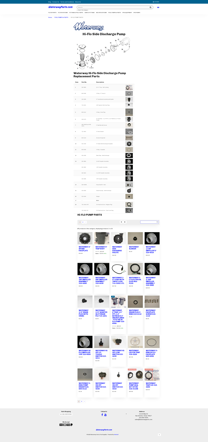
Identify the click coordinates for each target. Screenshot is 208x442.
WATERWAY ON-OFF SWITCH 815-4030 (100, 386)
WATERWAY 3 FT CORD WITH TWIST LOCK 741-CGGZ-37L (118, 280)
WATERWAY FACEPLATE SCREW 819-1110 (151, 313)
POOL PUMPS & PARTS (61, 17)
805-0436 (84, 93)
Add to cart (87, 262)
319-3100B (84, 184)
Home (50, 17)
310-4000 (84, 167)
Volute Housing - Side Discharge (103, 190)
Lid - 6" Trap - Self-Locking (102, 87)
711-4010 (84, 131)
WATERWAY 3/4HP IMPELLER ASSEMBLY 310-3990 (151, 281)
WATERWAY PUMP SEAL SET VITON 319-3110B (134, 386)
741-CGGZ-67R (85, 204)
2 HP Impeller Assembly (101, 178)
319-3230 (84, 99)
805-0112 (84, 112)
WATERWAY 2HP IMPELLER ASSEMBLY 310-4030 (101, 280)
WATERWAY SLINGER (134, 248)
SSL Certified (66, 414)
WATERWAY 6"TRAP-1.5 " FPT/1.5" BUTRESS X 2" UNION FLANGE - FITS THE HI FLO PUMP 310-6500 (118, 316)
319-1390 (84, 155)
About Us (78, 2)
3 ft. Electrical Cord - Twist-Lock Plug (104, 210)
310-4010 (84, 173)
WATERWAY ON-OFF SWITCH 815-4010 (117, 386)
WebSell (116, 434)
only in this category (83, 10)
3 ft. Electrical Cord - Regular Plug (104, 204)
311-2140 (84, 143)
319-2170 (84, 119)
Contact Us (55, 2)
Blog (49, 2)
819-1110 (84, 137)
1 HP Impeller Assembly (101, 167)
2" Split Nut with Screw (101, 125)
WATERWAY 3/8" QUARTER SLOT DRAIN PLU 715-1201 (101, 313)
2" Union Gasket (100, 131)
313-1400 (84, 196)
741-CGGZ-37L (85, 210)
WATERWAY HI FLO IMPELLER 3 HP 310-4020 (85, 352)
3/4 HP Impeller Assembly (102, 161)
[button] (158, 7)
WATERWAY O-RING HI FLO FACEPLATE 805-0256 (152, 353)
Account (156, 1)
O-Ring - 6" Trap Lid (100, 93)
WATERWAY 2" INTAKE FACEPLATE (84, 249)
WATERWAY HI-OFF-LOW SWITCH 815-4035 (118, 353)
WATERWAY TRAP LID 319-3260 (151, 385)
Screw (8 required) (100, 137)
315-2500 (84, 190)
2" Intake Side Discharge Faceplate (104, 143)
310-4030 (84, 178)
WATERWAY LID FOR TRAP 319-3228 (134, 352)
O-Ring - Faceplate (100, 149)
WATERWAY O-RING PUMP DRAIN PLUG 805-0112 (85, 386)
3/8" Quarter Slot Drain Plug (103, 105)
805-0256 (84, 149)
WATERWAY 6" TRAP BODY (101, 248)
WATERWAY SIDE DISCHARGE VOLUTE (117, 249)
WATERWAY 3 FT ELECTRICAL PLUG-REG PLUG (135, 280)
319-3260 (84, 87)
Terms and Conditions (67, 2)
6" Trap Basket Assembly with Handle (105, 99)
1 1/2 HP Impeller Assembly (102, 173)
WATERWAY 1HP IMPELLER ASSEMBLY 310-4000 (85, 280)
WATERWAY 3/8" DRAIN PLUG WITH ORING (83, 313)
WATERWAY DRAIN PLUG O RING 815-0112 (135, 312)
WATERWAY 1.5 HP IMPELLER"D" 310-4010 (151, 249)
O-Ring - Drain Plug (100, 112)
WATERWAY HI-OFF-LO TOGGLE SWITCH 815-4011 (101, 354)
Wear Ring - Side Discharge (102, 155)
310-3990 (84, 161)
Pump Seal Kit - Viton (101, 184)
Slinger (98, 196)
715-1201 (84, 105)
